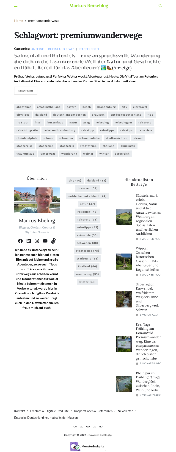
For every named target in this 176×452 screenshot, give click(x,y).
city (124, 107)
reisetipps (107, 130)
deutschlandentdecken (69, 114)
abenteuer (23, 107)
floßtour (22, 122)
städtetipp (46, 146)
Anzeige (37, 48)
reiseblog (102, 122)
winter (104, 153)
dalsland (41, 114)
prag (86, 122)
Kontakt (19, 411)
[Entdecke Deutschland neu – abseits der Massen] (101, 426)
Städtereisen (89, 48)
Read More (25, 90)
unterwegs (48, 153)
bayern (72, 107)
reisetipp (87, 130)
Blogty (107, 435)
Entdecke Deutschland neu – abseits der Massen (46, 417)
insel (38, 122)
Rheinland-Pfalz (61, 48)
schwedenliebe (89, 138)
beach (86, 107)
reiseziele (145, 130)
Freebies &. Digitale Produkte (49, 411)
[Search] (160, 5)
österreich (122, 153)
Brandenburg (106, 107)
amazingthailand (49, 107)
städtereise (24, 146)
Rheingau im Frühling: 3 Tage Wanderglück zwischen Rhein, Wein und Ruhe (148, 381)
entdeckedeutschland (126, 114)
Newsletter (125, 411)
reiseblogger (123, 122)
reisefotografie (27, 130)
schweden (66, 138)
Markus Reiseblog (88, 5)
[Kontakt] (75, 426)
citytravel (140, 107)
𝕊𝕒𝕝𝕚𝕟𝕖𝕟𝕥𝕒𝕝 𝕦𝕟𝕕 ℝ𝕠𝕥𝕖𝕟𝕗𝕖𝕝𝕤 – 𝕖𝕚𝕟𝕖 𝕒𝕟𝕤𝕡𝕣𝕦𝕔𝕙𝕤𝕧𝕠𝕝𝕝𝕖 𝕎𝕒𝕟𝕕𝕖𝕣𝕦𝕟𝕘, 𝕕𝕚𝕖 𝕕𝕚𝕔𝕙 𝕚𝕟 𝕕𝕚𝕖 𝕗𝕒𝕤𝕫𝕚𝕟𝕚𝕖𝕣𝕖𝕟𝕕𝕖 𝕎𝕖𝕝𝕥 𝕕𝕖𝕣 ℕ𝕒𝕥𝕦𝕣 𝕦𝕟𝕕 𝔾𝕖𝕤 (88, 61)
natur (73, 122)
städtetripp (88, 146)
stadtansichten (116, 138)
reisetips (126, 130)
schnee (48, 138)
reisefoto (144, 122)
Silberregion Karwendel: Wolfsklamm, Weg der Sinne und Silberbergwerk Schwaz (147, 297)
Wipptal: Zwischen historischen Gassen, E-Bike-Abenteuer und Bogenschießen (148, 259)
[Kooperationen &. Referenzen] (88, 426)
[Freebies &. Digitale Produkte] (81, 426)
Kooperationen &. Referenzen (93, 411)
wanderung (69, 153)
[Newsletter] (94, 426)
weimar (88, 153)
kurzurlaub (55, 122)
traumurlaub (25, 153)
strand (138, 138)
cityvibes (22, 114)
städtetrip (67, 146)
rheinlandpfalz (26, 138)
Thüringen (128, 146)
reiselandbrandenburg (59, 130)
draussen (98, 114)
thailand (109, 146)
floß (151, 114)
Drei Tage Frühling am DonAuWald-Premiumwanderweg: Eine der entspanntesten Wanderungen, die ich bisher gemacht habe (148, 341)
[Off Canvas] (16, 6)
